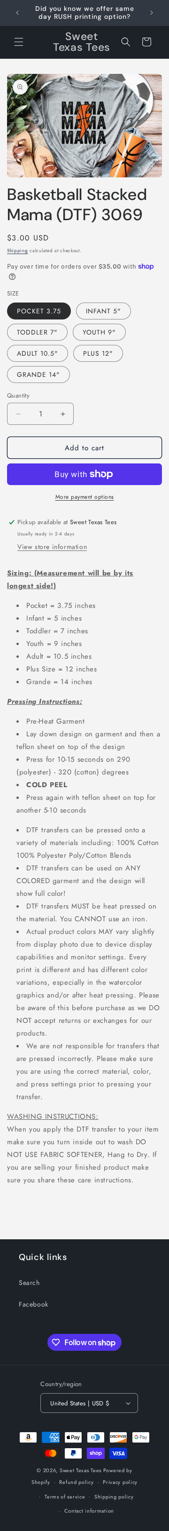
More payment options (84, 497)
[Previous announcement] (17, 12)
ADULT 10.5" (37, 353)
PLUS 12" (98, 353)
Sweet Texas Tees (80, 1470)
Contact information (89, 1511)
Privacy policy (120, 1482)
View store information (52, 546)
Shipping (17, 250)
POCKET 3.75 (39, 311)
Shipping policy (114, 1496)
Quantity (18, 395)
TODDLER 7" (37, 332)
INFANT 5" (103, 311)
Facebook (33, 1304)
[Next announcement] (151, 12)
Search (29, 1282)
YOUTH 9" (99, 332)
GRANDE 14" (38, 374)
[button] (18, 42)
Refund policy (76, 1482)
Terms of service (65, 1496)
